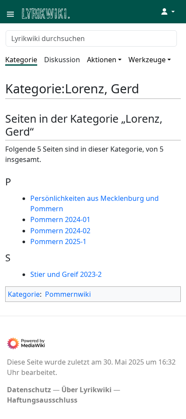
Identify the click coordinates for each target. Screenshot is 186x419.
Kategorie (21, 59)
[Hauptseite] (88, 13)
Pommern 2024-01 (60, 219)
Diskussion (62, 59)
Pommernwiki (68, 294)
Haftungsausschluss (42, 400)
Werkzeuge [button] (147, 59)
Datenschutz (29, 389)
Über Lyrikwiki (86, 389)
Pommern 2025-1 (58, 241)
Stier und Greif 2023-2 (66, 274)
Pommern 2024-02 (60, 230)
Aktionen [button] (101, 59)
